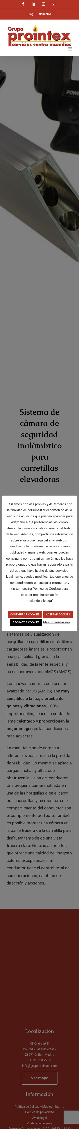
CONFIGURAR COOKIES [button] (25, 614)
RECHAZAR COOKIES (26, 622)
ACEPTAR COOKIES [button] (58, 614)
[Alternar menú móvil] (70, 49)
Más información (56, 622)
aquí (49, 600)
